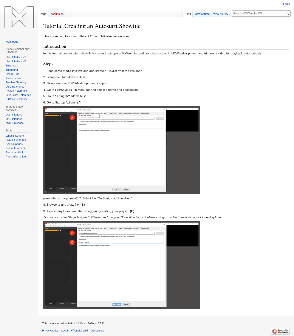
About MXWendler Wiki (74, 330)
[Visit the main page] (19, 17)
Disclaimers (97, 330)
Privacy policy (50, 330)
